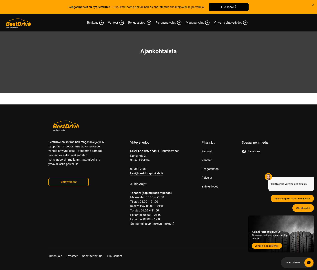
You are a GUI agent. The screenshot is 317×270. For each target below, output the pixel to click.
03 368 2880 (138, 169)
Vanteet (113, 22)
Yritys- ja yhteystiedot (228, 22)
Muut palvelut (195, 22)
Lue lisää (227, 7)
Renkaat (92, 22)
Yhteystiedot (69, 182)
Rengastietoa (136, 22)
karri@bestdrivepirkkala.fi (146, 173)
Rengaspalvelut (166, 22)
